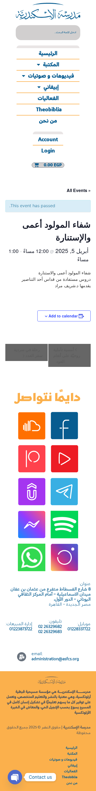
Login (48, 150)
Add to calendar (63, 315)
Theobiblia (48, 109)
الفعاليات (48, 98)
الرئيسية (48, 53)
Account (48, 139)
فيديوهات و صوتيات (51, 76)
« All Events (79, 190)
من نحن (48, 121)
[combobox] (48, 32)
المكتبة (51, 64)
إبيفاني (51, 87)
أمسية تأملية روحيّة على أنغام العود (66, 355)
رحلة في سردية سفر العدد (28, 353)
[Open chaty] (15, 777)
